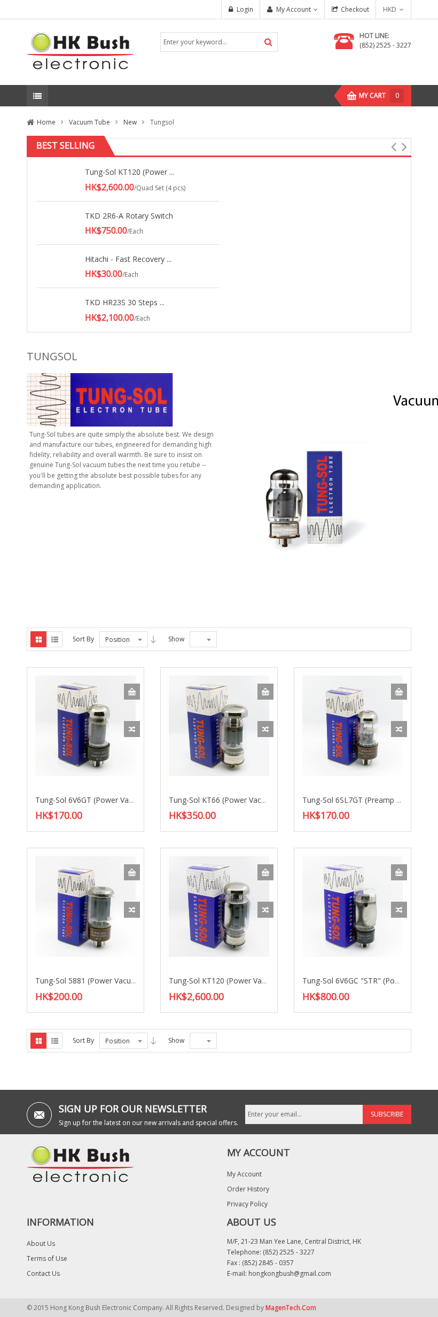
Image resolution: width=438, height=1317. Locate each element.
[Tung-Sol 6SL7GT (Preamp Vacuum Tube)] (352, 725)
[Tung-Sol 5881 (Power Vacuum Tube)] (85, 906)
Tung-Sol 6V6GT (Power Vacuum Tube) (102, 800)
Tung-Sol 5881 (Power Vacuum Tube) (100, 980)
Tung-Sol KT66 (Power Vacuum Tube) (234, 800)
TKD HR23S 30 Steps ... (125, 302)
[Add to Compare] (132, 729)
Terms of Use (47, 1258)
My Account (293, 9)
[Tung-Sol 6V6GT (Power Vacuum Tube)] (85, 725)
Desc (153, 639)
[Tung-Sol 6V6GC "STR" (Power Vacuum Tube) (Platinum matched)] (352, 906)
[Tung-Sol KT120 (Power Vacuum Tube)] (219, 906)
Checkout (355, 9)
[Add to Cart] (132, 692)
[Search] (268, 42)
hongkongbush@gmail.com (289, 1273)
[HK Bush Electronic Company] (80, 51)
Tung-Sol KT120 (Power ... (129, 172)
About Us (41, 1243)
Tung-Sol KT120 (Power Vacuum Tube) (236, 980)
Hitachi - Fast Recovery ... (128, 259)
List (54, 639)
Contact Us (43, 1273)
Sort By (83, 639)
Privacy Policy (247, 1203)
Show (176, 639)
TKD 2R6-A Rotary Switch (129, 216)
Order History (248, 1189)
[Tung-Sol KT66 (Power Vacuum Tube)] (219, 725)
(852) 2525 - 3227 (385, 45)
